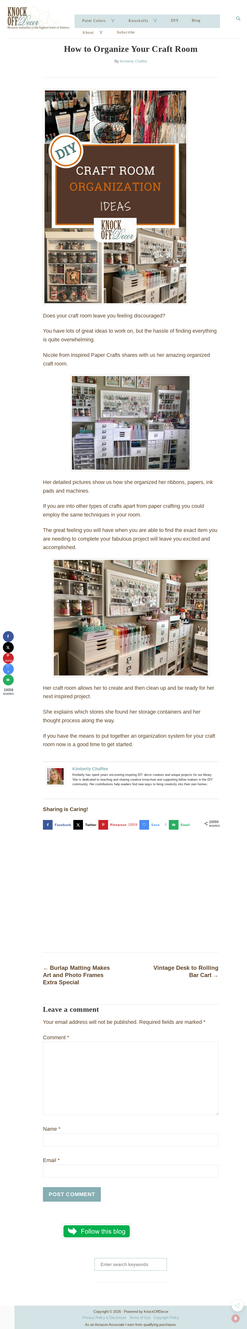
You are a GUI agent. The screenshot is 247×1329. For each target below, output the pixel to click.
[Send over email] (8, 680)
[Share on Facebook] (8, 636)
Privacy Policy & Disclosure (104, 1317)
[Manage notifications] (236, 1318)
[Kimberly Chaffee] (55, 789)
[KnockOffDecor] (41, 19)
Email (51, 1160)
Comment (56, 1037)
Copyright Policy (166, 1317)
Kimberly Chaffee (133, 61)
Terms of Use (140, 1317)
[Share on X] (8, 647)
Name (52, 1129)
